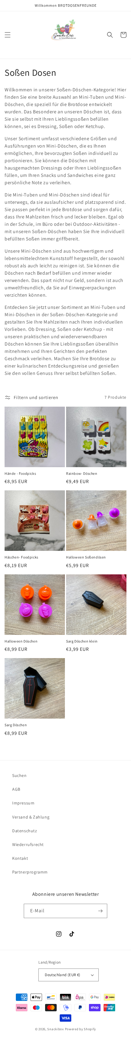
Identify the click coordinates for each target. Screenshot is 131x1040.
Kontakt (20, 858)
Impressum (23, 803)
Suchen (19, 775)
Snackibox (55, 1029)
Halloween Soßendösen (86, 557)
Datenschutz (24, 830)
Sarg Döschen (16, 725)
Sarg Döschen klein (82, 641)
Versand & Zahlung (30, 817)
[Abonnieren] (100, 911)
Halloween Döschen (21, 641)
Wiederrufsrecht (28, 844)
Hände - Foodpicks (20, 473)
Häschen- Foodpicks (21, 557)
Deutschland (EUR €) (62, 974)
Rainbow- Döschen (81, 473)
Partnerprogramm (30, 872)
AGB (16, 789)
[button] (7, 35)
